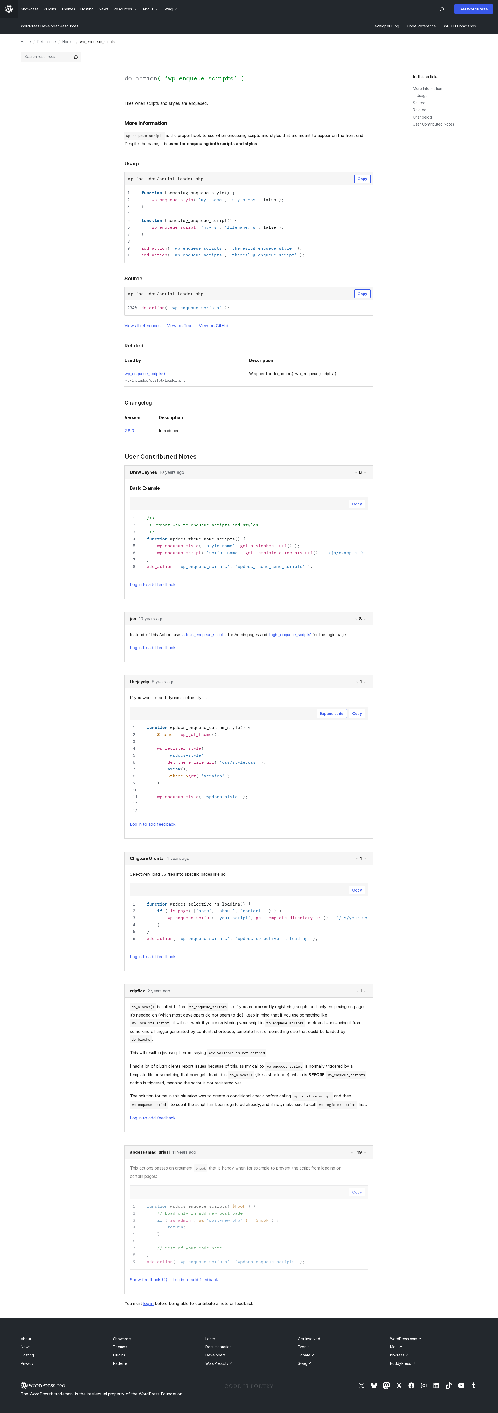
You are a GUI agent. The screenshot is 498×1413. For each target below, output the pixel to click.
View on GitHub (214, 325)
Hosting (27, 1355)
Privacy (27, 1363)
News (25, 1347)
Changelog (422, 117)
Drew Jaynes (143, 472)
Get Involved (309, 1339)
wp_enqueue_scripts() (145, 373)
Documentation (218, 1347)
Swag (305, 1363)
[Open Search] (442, 9)
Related (419, 110)
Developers (215, 1355)
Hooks (67, 41)
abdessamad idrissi (150, 1152)
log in (148, 1303)
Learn (210, 1339)
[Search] (76, 57)
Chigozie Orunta (147, 858)
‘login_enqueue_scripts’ (290, 634)
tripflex (137, 990)
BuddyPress (402, 1363)
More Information (427, 88)
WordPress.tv (219, 1363)
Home (26, 41)
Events (303, 1347)
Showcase (122, 1339)
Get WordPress (473, 9)
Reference (46, 41)
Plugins (119, 1355)
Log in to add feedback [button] (153, 584)
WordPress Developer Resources (49, 26)
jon (133, 618)
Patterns (120, 1363)
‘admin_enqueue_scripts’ (204, 634)
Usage (422, 95)
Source (419, 103)
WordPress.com (405, 1339)
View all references (143, 325)
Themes (120, 1347)
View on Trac (179, 325)
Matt (396, 1347)
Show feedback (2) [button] (148, 1279)
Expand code (331, 713)
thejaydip (139, 681)
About (26, 1339)
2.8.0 (129, 430)
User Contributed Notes (433, 124)
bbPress (399, 1355)
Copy (362, 179)
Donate (306, 1355)
